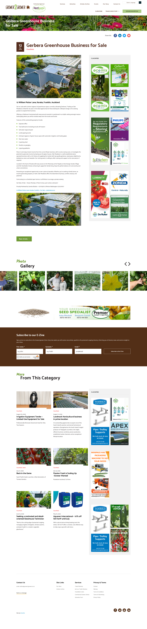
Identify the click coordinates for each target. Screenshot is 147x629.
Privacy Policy (97, 597)
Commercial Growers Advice (82, 594)
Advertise (72, 4)
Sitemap (95, 589)
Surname (49, 347)
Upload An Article (132, 11)
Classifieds (30, 49)
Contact (95, 586)
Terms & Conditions (98, 592)
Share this (108, 35)
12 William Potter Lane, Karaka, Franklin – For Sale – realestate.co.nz (35, 190)
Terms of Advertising (98, 594)
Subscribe (98, 11)
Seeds (24, 467)
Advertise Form (79, 597)
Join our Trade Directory (81, 589)
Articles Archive (85, 4)
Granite (23, 613)
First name (20, 347)
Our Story (106, 4)
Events (96, 4)
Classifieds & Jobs (79, 592)
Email (77, 347)
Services (62, 4)
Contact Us (116, 4)
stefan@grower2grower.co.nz (27, 586)
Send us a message (21, 593)
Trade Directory (112, 11)
